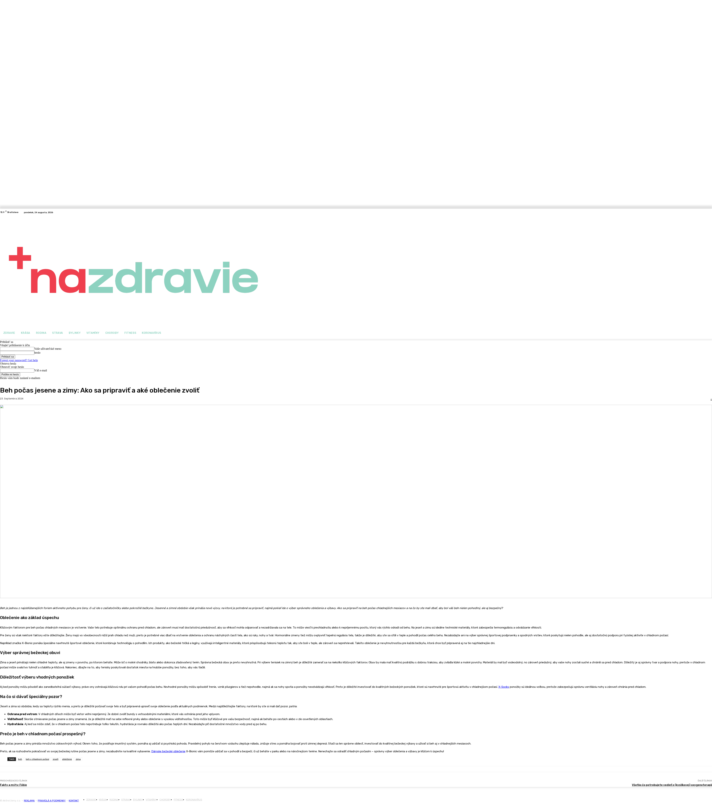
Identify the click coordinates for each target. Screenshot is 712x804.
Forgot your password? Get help (19, 360)
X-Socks (503, 687)
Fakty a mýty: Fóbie (13, 785)
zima (78, 759)
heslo (37, 352)
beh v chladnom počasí (37, 759)
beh (20, 759)
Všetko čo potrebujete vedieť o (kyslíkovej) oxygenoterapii (672, 785)
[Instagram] (65, 212)
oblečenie (67, 759)
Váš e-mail (40, 370)
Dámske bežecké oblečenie (168, 751)
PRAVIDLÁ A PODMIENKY (52, 800)
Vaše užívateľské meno (47, 348)
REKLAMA (29, 800)
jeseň (55, 759)
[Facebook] (61, 212)
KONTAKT (74, 800)
